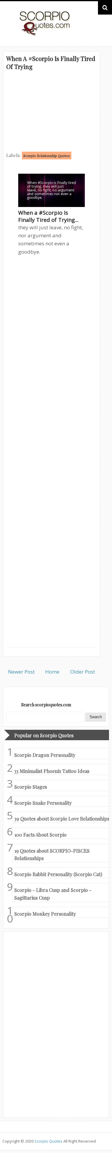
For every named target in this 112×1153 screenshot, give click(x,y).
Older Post (82, 671)
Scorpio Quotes (48, 1141)
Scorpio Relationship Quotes (46, 155)
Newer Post (21, 671)
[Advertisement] (51, 110)
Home (52, 671)
